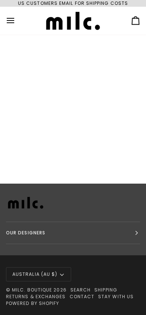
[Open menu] (17, 21)
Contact (82, 296)
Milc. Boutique (32, 290)
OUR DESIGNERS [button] (25, 233)
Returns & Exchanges (36, 296)
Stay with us (116, 296)
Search (80, 290)
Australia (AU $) (34, 274)
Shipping (105, 290)
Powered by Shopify (32, 303)
